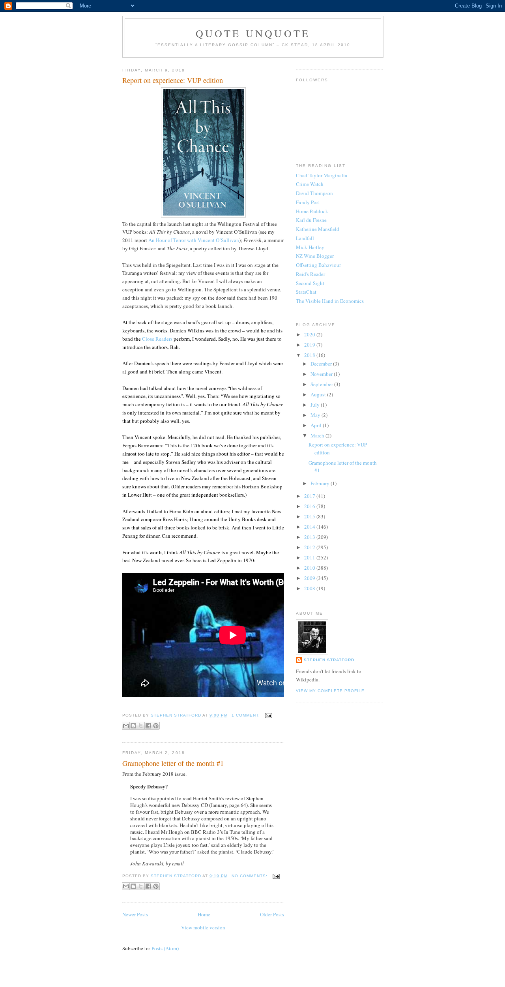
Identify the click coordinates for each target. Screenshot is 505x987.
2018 (310, 354)
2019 (310, 344)
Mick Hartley (310, 247)
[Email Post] (268, 715)
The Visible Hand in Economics (330, 300)
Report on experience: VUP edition (172, 80)
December (321, 363)
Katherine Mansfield (317, 229)
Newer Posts (135, 914)
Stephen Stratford (329, 660)
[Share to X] (141, 726)
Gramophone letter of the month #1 (173, 763)
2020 (310, 334)
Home (204, 914)
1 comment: (247, 715)
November (322, 373)
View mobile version (203, 927)
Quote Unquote (253, 33)
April (316, 425)
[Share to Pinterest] (156, 726)
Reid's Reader (310, 274)
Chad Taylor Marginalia (321, 175)
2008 (310, 588)
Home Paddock (312, 211)
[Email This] (126, 726)
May (316, 414)
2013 (310, 536)
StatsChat (306, 291)
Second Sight (310, 283)
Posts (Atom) (165, 948)
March (317, 435)
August (318, 394)
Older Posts (272, 914)
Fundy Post (308, 202)
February (320, 483)
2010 (310, 567)
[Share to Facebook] (148, 726)
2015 (310, 516)
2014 (310, 526)
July (315, 404)
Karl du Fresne (311, 219)
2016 (310, 506)
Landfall (305, 238)
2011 (310, 557)
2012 (310, 547)
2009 (310, 578)
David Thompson (314, 193)
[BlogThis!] (133, 726)
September (322, 384)
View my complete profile (330, 691)
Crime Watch (310, 184)
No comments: (250, 876)
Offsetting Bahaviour (318, 264)
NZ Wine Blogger (315, 255)
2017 (310, 495)
